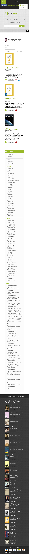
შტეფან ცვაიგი (13, 428)
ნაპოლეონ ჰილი (8, 69)
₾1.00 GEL (13, 410)
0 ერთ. (22, 7)
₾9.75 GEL (13, 536)
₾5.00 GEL (11, 142)
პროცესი (12, 462)
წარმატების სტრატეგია (11, 129)
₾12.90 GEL (13, 424)
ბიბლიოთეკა (8, 19)
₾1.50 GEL (13, 431)
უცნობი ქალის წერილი (15, 497)
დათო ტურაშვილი (14, 456)
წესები (9, 396)
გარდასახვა (12, 525)
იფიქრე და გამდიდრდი (12, 68)
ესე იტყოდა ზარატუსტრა (15, 511)
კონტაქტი (14, 396)
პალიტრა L (7, 70)
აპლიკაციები (10, 1)
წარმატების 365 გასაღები (15, 518)
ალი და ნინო (13, 532)
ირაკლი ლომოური (14, 491)
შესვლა (10, 5)
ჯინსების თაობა (13, 455)
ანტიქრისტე (12, 483)
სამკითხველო (17, 1)
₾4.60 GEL (13, 459)
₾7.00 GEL (13, 508)
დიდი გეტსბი (13, 447)
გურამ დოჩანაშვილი (14, 421)
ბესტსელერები (12, 402)
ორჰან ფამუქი (13, 477)
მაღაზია (4, 1)
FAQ (18, 396)
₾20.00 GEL (13, 445)
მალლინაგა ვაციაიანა (15, 442)
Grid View (21, 51)
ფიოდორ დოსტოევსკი (15, 435)
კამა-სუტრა (12, 440)
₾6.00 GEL (11, 79)
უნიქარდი (22, 396)
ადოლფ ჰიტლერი (14, 470)
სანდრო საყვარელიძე (15, 407)
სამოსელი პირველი (14, 419)
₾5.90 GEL (13, 515)
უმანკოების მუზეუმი (14, 476)
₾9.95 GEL (11, 110)
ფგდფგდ (19, 80)
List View (23, 51)
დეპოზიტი (19, 22)
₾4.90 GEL (13, 487)
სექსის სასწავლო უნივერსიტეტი (17, 412)
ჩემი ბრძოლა (13, 469)
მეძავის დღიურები (14, 405)
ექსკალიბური (8, 131)
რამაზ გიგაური (13, 519)
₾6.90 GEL (13, 438)
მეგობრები (12, 22)
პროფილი (22, 19)
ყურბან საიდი (13, 533)
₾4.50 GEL (13, 466)
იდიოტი (12, 433)
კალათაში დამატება (6, 80)
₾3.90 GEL (13, 452)
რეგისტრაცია (15, 5)
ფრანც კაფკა (13, 463)
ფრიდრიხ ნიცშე (13, 484)
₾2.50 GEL (13, 529)
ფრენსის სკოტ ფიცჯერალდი (16, 449)
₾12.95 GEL (13, 480)
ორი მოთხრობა (13, 539)
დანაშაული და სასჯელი (15, 504)
